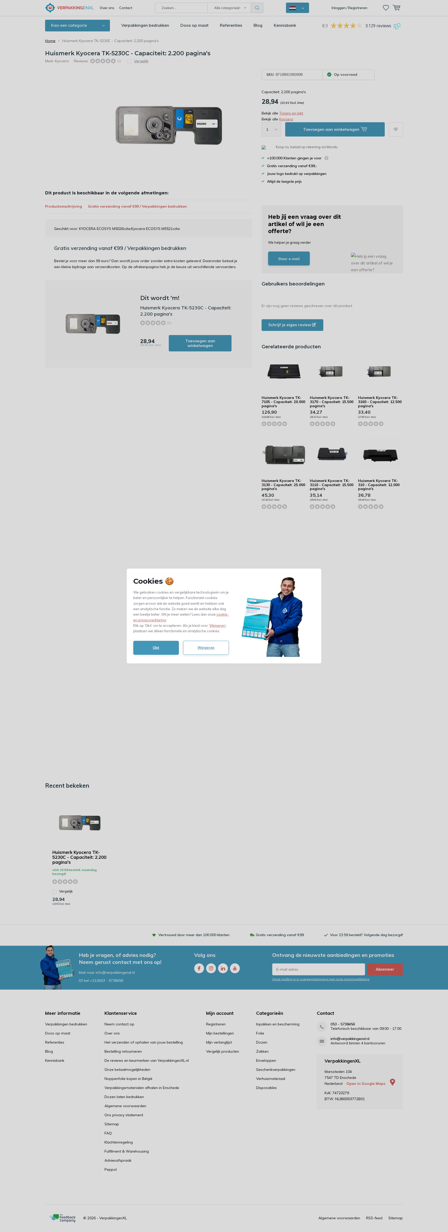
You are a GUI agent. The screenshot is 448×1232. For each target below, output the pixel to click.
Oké (156, 647)
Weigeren (217, 625)
